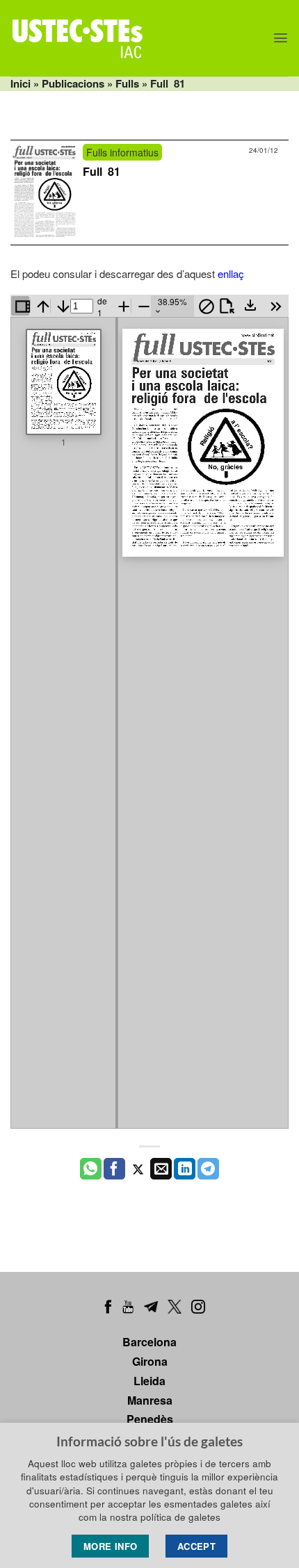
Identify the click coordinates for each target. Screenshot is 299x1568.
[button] (281, 38)
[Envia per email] (161, 1169)
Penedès (150, 1419)
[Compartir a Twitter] (138, 1169)
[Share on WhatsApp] (91, 1169)
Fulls (127, 83)
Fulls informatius (122, 152)
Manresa (149, 1400)
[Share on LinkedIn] (184, 1169)
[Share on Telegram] (208, 1169)
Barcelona (149, 1342)
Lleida (149, 1381)
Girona (150, 1361)
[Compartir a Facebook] (114, 1169)
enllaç (231, 273)
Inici (20, 83)
